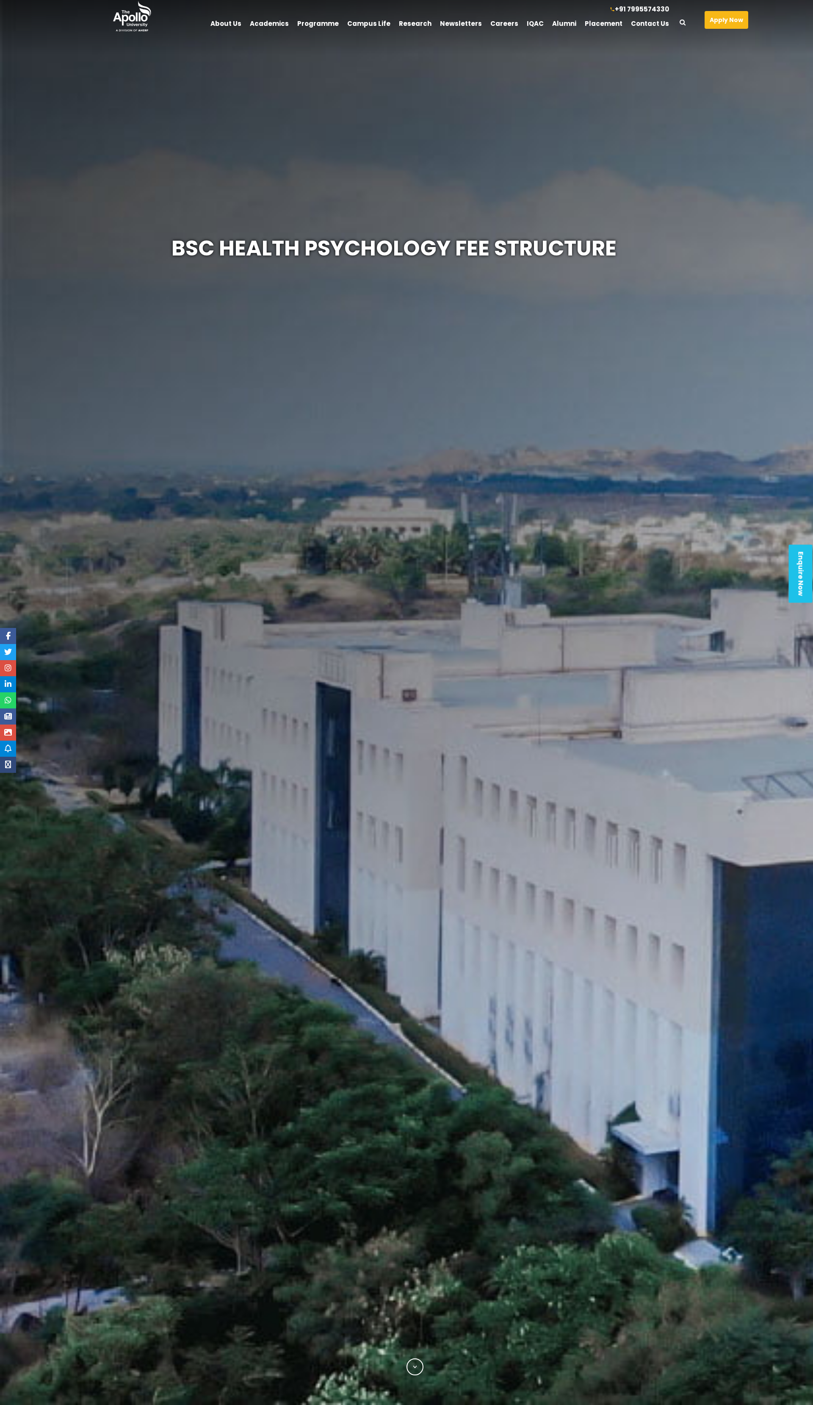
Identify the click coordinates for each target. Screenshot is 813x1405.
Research (415, 23)
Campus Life (368, 23)
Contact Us (650, 23)
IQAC (535, 23)
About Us (225, 23)
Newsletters (461, 23)
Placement (603, 23)
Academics (269, 23)
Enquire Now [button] (801, 574)
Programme (318, 23)
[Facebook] (8, 636)
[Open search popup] (685, 20)
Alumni (564, 23)
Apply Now (726, 20)
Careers (504, 23)
